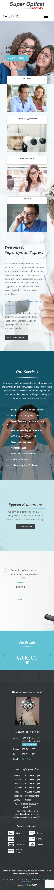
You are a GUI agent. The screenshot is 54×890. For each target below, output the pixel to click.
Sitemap (30, 882)
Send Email (26, 759)
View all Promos (26, 526)
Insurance (27, 78)
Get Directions (29, 744)
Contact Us (27, 199)
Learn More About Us (17, 58)
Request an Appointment (27, 118)
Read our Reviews (27, 158)
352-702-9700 (28, 749)
